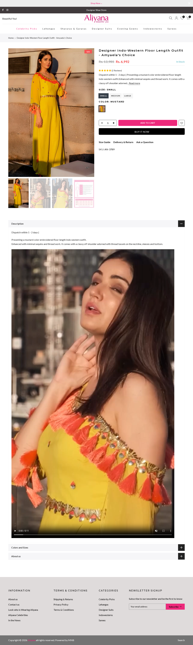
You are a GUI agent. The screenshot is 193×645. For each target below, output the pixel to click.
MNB (71, 640)
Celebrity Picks (26, 28)
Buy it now (141, 131)
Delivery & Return (123, 142)
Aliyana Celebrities (18, 615)
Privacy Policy (61, 604)
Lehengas (49, 28)
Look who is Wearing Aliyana (23, 609)
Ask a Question (144, 142)
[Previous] (13, 112)
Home (11, 38)
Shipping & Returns (63, 599)
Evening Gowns (127, 28)
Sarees (172, 28)
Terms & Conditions (64, 609)
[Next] (89, 112)
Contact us (13, 604)
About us (13, 599)
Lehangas (103, 604)
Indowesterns (152, 28)
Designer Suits (102, 28)
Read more (134, 83)
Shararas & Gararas (74, 28)
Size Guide (104, 142)
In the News (14, 620)
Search (181, 640)
